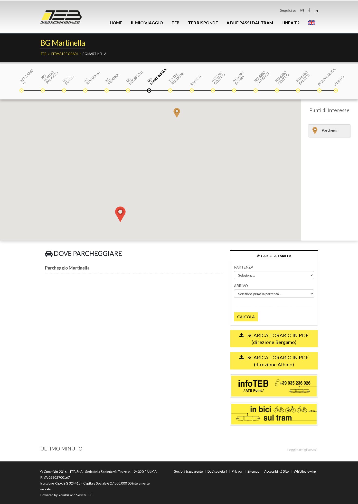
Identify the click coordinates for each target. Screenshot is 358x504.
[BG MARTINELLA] (149, 91)
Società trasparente (188, 471)
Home (116, 22)
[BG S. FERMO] (64, 91)
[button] (177, 113)
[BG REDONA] (106, 91)
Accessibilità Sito (276, 471)
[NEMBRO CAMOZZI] (256, 91)
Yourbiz (63, 495)
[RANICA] (192, 91)
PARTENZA (243, 267)
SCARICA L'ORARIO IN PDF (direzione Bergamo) (277, 338)
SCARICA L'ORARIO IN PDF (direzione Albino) (277, 360)
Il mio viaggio (147, 22)
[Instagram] (302, 10)
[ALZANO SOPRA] (234, 91)
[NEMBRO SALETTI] (298, 91)
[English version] (312, 22)
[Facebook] (309, 10)
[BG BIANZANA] (85, 91)
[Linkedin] (316, 10)
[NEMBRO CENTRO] (277, 91)
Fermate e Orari (64, 54)
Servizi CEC (84, 495)
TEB (175, 22)
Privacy (237, 471)
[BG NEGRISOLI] (128, 91)
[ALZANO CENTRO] (213, 91)
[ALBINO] (336, 91)
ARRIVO (241, 285)
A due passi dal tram (249, 22)
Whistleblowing (305, 471)
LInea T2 (291, 22)
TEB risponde (203, 22)
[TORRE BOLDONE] (170, 91)
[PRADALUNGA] (319, 91)
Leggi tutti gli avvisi (302, 450)
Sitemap (253, 471)
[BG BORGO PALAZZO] (43, 91)
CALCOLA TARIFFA (275, 256)
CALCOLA (246, 316)
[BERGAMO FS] (21, 91)
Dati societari (217, 471)
